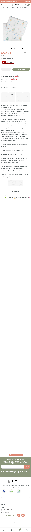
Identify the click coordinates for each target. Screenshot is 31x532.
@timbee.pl (15, 192)
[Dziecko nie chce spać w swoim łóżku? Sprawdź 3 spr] (15, 273)
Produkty (8, 7)
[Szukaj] (25, 5)
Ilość (2, 66)
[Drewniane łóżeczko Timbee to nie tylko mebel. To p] (15, 224)
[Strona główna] (4, 530)
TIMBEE (3, 7)
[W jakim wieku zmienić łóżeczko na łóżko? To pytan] (15, 377)
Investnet (17, 522)
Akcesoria (13, 7)
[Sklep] (11, 530)
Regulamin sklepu (11, 471)
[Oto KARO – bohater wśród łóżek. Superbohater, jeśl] (15, 430)
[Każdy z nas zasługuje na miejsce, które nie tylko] (15, 325)
